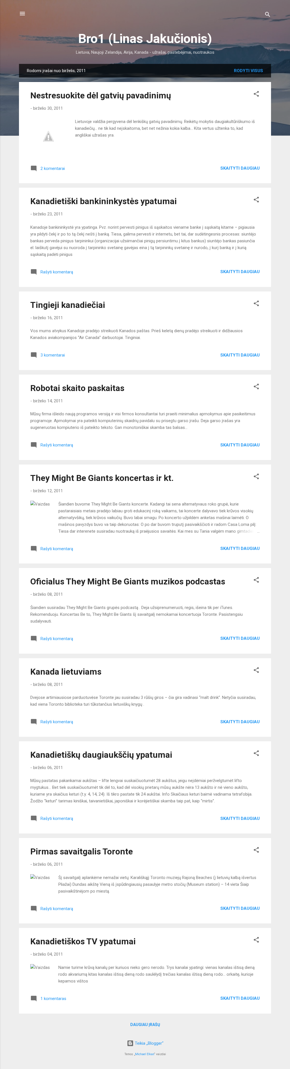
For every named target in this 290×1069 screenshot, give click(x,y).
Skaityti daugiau (240, 168)
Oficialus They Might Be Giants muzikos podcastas (127, 581)
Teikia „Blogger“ (148, 1043)
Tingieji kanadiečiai (67, 305)
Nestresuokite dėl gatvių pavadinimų (100, 95)
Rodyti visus (248, 70)
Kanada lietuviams (65, 672)
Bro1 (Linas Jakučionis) (145, 38)
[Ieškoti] (267, 15)
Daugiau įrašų (145, 1024)
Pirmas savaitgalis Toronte (81, 851)
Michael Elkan (144, 1054)
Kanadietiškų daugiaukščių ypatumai (101, 755)
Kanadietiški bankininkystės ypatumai (103, 201)
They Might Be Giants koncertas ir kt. (102, 478)
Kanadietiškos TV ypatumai (83, 941)
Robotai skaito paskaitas (77, 388)
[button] (256, 94)
